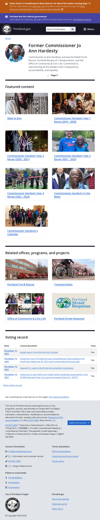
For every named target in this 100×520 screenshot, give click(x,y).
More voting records (12, 385)
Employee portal (59, 504)
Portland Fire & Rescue (20, 284)
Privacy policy (58, 461)
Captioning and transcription (65, 456)
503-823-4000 (32, 420)
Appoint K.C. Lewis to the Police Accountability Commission (47, 368)
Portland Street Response (69, 318)
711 (54, 420)
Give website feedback (59, 397)
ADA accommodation (61, 451)
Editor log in (57, 508)
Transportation (63, 284)
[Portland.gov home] (16, 29)
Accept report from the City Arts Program (39, 352)
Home (8, 38)
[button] (89, 29)
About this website (60, 499)
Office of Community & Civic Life (26, 318)
